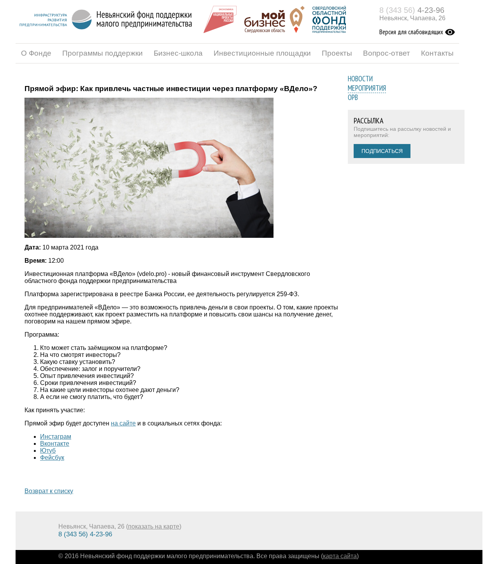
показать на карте (153, 526)
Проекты (337, 53)
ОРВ (353, 97)
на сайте (123, 423)
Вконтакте (54, 443)
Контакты (437, 53)
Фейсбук (52, 457)
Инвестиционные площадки (262, 53)
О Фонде (36, 53)
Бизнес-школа (178, 53)
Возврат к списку (49, 491)
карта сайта (340, 556)
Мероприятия (367, 88)
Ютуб (48, 450)
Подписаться (382, 151)
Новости (360, 78)
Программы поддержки (102, 53)
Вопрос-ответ (386, 53)
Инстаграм (55, 436)
